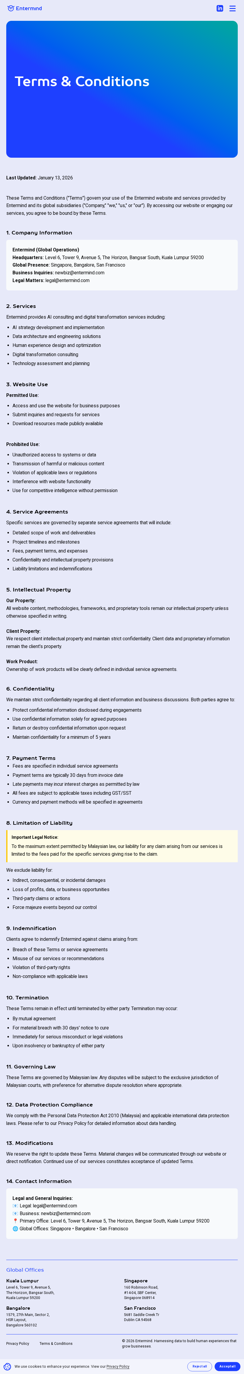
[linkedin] (220, 8)
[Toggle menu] (232, 8)
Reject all (200, 1366)
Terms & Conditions (56, 1344)
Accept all (228, 1366)
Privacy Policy (17, 1344)
